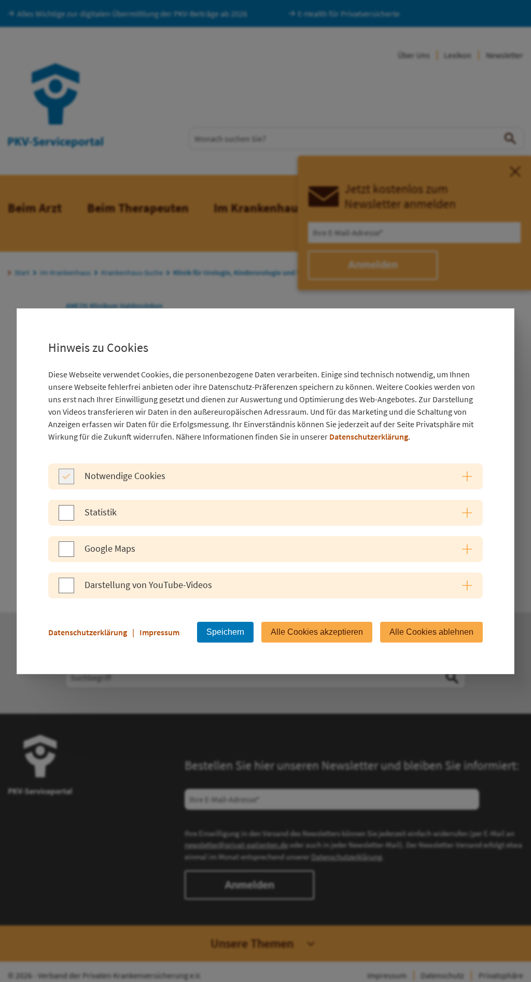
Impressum (159, 632)
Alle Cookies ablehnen (431, 632)
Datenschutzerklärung (368, 436)
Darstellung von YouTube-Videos (148, 585)
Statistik (101, 512)
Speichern (225, 632)
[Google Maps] (66, 554)
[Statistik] (66, 517)
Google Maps (110, 548)
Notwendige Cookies (125, 476)
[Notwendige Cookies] (66, 481)
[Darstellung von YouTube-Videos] (66, 590)
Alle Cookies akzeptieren (317, 632)
